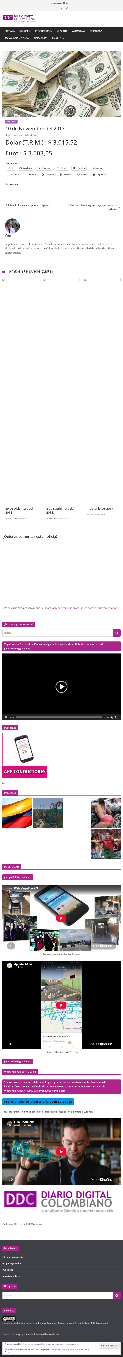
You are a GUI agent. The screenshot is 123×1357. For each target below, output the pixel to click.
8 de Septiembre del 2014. (60, 510)
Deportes (62, 30)
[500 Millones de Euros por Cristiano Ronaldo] (106, 844)
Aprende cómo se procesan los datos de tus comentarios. (85, 608)
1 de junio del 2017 (100, 509)
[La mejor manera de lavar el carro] (106, 813)
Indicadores (40, 38)
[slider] (59, 717)
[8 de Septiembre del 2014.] (61, 280)
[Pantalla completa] (116, 717)
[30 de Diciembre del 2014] (20, 280)
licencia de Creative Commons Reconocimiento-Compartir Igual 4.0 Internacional (67, 1323)
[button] (62, 38)
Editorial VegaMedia (12, 1257)
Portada (10, 30)
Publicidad (7, 1269)
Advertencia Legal (11, 1276)
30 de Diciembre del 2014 (19, 510)
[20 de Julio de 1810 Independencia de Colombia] (17, 813)
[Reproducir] (6, 717)
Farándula (96, 30)
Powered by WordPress (47, 1334)
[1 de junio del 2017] (102, 280)
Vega (35, 135)
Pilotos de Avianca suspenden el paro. (27, 205)
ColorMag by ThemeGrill (22, 1334)
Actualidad (78, 30)
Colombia (24, 30)
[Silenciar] (111, 717)
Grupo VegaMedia (11, 1263)
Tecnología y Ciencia (17, 38)
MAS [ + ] (56, 38)
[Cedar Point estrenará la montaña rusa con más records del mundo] (48, 813)
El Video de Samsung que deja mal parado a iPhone (92, 207)
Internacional (43, 30)
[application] (61, 686)
